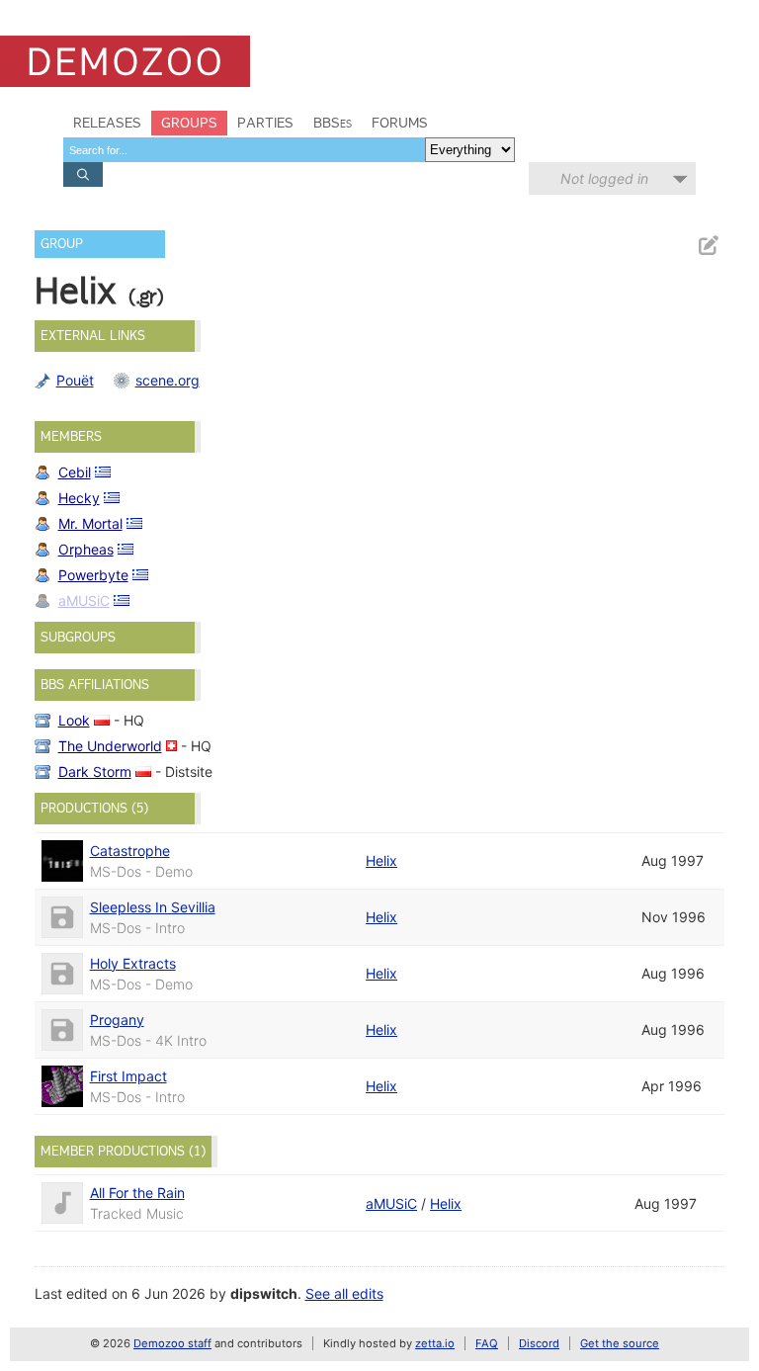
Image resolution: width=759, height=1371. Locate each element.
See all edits (344, 1293)
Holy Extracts (133, 963)
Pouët (75, 380)
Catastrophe (130, 850)
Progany (117, 1019)
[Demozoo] (125, 61)
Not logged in (604, 178)
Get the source (619, 1343)
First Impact (128, 1076)
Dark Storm (94, 771)
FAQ (486, 1343)
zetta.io (435, 1343)
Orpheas (86, 549)
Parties (265, 122)
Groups (189, 122)
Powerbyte (93, 574)
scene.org (167, 380)
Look (74, 720)
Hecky (79, 497)
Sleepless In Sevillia (152, 907)
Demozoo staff (172, 1343)
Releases (107, 122)
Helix (381, 860)
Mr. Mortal (90, 523)
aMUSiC (84, 600)
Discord (539, 1343)
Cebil (74, 472)
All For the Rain (137, 1192)
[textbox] (244, 149)
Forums (400, 122)
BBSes (332, 122)
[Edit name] (707, 245)
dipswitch (263, 1293)
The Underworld (110, 745)
